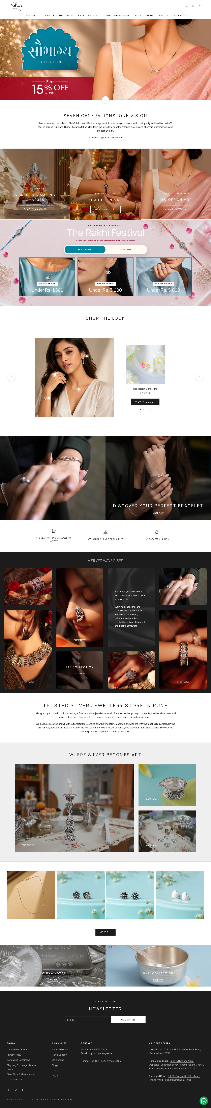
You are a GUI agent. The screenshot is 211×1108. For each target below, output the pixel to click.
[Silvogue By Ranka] (17, 6)
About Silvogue (116, 137)
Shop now (158, 512)
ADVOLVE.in (66, 1100)
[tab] (85, 249)
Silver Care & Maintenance (21, 1074)
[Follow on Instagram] (15, 1090)
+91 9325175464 (99, 1049)
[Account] (186, 6)
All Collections (144, 15)
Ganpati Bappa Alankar (117, 15)
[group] (105, 59)
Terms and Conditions (18, 1060)
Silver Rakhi (179, 15)
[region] (105, 59)
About (162, 15)
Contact (56, 1070)
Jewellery (31, 15)
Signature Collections (57, 15)
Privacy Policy (14, 1054)
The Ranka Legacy (96, 137)
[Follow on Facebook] (8, 1090)
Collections (58, 1060)
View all (106, 932)
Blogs (55, 1065)
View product (145, 401)
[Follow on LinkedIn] (23, 1090)
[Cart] (199, 6)
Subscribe (128, 1019)
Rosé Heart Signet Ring (145, 388)
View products (35, 208)
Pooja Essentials (87, 15)
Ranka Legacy (59, 1054)
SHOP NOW (80, 640)
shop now (79, 673)
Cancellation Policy (17, 1049)
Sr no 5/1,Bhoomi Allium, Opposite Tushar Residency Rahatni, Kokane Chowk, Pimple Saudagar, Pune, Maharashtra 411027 (176, 1064)
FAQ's (55, 1075)
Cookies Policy (14, 1079)
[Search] (193, 6)
